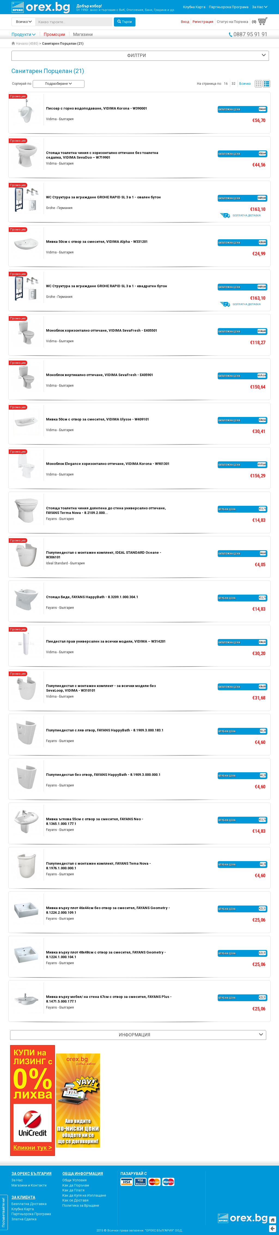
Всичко (245, 84)
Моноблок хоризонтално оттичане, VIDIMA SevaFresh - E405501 (101, 330)
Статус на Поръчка (232, 22)
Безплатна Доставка (29, 1204)
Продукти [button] (21, 34)
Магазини (83, 34)
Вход (185, 22)
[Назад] (272, 1228)
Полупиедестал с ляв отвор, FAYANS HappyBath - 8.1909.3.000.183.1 (104, 730)
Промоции (54, 34)
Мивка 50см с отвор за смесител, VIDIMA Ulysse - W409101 (97, 419)
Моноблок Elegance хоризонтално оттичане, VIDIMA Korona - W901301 (107, 464)
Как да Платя (73, 1190)
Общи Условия (74, 1180)
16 (226, 84)
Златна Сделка (24, 1219)
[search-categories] (23, 21)
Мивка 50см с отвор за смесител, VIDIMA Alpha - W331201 (97, 242)
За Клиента (23, 1197)
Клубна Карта (194, 7)
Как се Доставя (75, 1200)
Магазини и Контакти (29, 1185)
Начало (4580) (27, 44)
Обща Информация (82, 1174)
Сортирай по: (22, 84)
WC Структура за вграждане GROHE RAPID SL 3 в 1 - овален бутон (103, 197)
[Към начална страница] (272, 1220)
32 (233, 84)
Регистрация (203, 22)
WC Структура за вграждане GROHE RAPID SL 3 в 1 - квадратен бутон (106, 286)
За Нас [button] (258, 7)
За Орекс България (31, 1174)
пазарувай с (133, 1174)
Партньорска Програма (228, 7)
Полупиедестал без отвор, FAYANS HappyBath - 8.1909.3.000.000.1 (103, 775)
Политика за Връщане (80, 1205)
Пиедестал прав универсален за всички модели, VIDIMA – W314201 (106, 641)
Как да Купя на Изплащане (84, 1195)
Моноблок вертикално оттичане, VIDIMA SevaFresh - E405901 (99, 375)
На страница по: (209, 84)
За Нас (17, 1180)
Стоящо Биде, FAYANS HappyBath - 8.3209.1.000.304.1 (92, 597)
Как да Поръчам (75, 1185)
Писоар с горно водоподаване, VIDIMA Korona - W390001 (96, 108)
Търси (127, 22)
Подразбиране (57, 84)
